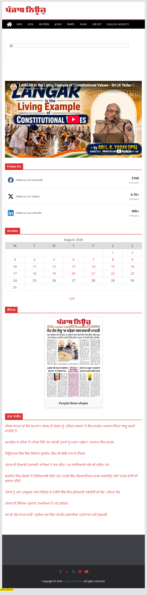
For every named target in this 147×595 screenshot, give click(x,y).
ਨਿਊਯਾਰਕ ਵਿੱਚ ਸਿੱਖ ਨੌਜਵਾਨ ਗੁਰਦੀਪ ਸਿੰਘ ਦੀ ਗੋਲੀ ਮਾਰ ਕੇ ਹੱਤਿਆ (45, 453)
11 (34, 266)
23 (132, 273)
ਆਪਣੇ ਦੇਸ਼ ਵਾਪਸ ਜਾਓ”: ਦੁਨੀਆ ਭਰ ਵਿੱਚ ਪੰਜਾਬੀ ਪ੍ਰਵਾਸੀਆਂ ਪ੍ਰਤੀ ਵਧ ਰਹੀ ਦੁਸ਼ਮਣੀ (56, 515)
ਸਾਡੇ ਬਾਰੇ (97, 24)
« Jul (71, 298)
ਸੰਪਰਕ (83, 24)
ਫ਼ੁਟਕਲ (58, 24)
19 (54, 273)
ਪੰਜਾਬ (19, 24)
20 (73, 273)
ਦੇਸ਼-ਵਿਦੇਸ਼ (44, 24)
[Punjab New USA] (9, 24)
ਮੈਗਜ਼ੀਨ (70, 24)
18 (34, 273)
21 (93, 273)
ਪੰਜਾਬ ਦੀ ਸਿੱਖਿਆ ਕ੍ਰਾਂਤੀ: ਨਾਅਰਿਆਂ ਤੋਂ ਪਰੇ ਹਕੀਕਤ (36, 503)
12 (54, 266)
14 (93, 266)
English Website (118, 24)
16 (132, 266)
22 (113, 273)
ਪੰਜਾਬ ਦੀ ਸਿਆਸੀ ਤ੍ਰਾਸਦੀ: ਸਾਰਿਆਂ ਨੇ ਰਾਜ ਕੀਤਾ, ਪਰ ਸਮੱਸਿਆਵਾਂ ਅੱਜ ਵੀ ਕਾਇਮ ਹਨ (57, 465)
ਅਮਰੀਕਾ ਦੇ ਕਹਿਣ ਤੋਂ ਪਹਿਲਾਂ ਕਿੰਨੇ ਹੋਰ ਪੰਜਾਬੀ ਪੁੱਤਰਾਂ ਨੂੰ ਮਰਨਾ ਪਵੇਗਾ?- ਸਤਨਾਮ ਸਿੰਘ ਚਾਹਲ (59, 442)
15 (113, 266)
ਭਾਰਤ (30, 24)
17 (15, 273)
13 (73, 266)
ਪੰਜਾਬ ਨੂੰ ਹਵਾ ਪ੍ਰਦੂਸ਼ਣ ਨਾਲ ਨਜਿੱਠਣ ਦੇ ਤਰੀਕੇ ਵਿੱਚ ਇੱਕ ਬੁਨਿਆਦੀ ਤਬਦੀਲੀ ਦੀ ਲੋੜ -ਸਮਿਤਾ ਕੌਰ (62, 492)
